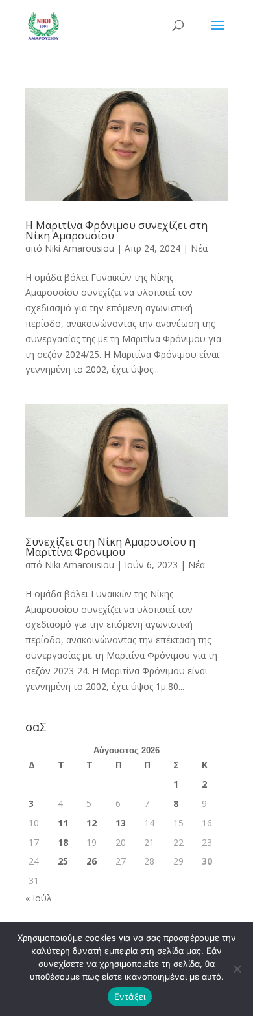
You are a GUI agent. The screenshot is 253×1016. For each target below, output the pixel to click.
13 (120, 823)
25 (63, 861)
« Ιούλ (38, 898)
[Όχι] (236, 968)
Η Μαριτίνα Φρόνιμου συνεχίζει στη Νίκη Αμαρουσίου (116, 230)
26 (91, 861)
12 (91, 823)
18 (63, 842)
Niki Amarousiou (79, 248)
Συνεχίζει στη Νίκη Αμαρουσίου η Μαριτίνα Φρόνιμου (110, 547)
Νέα (199, 248)
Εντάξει (130, 996)
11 (63, 823)
